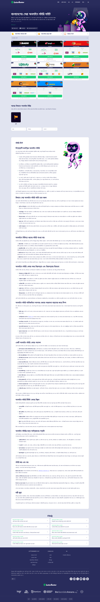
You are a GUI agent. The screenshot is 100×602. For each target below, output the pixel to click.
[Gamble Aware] (66, 591)
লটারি (58, 2)
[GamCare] (36, 591)
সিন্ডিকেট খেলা (30, 316)
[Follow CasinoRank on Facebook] (71, 579)
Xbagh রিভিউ (23, 58)
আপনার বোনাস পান (23, 56)
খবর (88, 2)
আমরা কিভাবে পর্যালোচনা (34, 560)
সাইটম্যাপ (34, 565)
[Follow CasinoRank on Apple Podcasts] (87, 579)
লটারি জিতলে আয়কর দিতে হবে (44, 470)
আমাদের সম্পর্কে (34, 555)
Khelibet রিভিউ (50, 58)
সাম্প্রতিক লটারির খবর (66, 555)
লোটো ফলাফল (63, 2)
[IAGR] (19, 591)
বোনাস (50, 555)
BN (12, 579)
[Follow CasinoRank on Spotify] (84, 579)
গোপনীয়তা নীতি (50, 562)
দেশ (72, 2)
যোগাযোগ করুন (34, 557)
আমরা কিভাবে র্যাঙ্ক (34, 562)
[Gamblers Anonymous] (26, 591)
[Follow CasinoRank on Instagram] (74, 579)
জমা (69, 2)
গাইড (83, 2)
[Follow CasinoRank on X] (77, 579)
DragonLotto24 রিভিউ (76, 58)
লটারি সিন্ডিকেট (77, 2)
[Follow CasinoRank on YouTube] (81, 579)
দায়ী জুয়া (50, 560)
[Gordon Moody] (48, 591)
